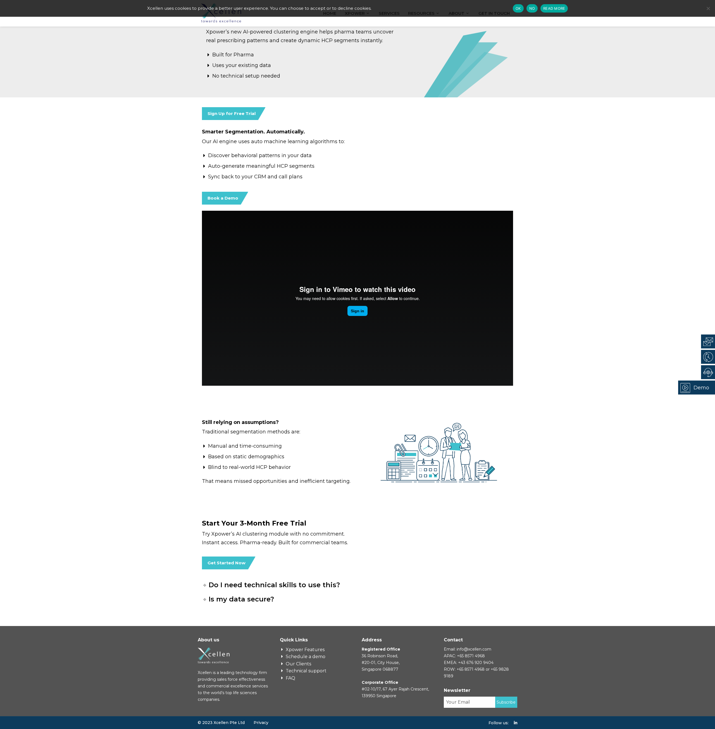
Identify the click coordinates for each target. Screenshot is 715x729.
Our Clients (298, 663)
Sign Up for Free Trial (232, 113)
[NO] (708, 8)
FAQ (290, 678)
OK (518, 8)
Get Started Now (227, 562)
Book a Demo (223, 198)
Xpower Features (305, 649)
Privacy (261, 723)
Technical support (306, 670)
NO (532, 8)
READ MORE (554, 8)
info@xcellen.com (474, 649)
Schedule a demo (305, 656)
